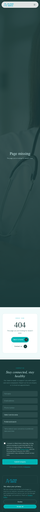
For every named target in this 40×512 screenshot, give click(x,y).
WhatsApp (27, 467)
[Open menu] (35, 5)
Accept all (20, 506)
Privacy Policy (24, 449)
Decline (20, 502)
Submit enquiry (20, 462)
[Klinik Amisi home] (8, 4)
